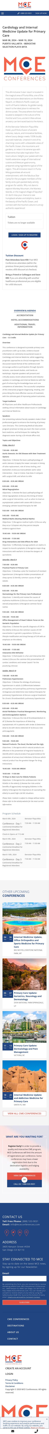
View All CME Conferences (24, 1113)
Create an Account (18, 1368)
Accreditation (25, 315)
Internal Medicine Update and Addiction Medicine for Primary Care (28, 1098)
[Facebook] (7, 1235)
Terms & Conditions (14, 1383)
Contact (12, 1338)
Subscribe (24, 1302)
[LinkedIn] (20, 1235)
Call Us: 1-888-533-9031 (24, 1184)
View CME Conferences (24, 1175)
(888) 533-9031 (30, 1221)
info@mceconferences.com (25, 1224)
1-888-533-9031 (25, 13)
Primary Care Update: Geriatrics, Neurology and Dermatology (28, 996)
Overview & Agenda (25, 310)
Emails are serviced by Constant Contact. (24, 1297)
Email (5, 1273)
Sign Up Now (41, 13)
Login (9, 1373)
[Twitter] (13, 1235)
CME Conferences (18, 1319)
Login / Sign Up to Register (24, 235)
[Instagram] (26, 1235)
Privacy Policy (11, 1380)
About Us (13, 1332)
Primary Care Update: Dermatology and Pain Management (26, 1048)
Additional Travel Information (25, 325)
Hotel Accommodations (25, 319)
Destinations (15, 1325)
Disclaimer (10, 1386)
